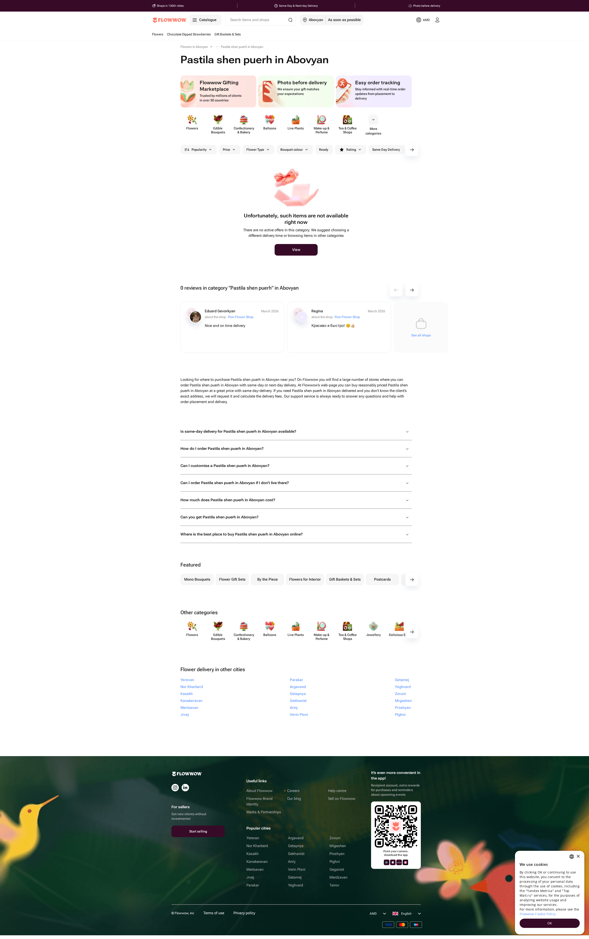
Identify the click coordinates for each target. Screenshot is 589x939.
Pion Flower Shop (240, 317)
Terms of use (213, 913)
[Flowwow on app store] (393, 862)
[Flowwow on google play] (386, 862)
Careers (293, 791)
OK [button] (549, 923)
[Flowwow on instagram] (175, 787)
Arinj (291, 861)
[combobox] (571, 856)
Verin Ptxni (296, 869)
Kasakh (252, 853)
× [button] (578, 856)
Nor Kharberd (257, 846)
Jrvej (250, 877)
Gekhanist (296, 853)
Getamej (295, 877)
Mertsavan (255, 869)
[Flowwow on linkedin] (185, 787)
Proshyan (336, 853)
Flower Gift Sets (232, 579)
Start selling (198, 831)
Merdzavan (338, 877)
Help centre (337, 791)
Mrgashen (337, 846)
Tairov (334, 885)
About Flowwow (259, 791)
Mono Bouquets (197, 579)
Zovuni (334, 838)
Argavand (296, 838)
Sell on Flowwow (341, 798)
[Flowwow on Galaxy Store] (405, 862)
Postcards (382, 579)
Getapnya (296, 846)
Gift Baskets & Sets (345, 579)
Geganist (336, 869)
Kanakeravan (257, 861)
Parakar (252, 885)
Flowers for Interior (305, 579)
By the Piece (267, 579)
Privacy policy (244, 913)
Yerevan (252, 838)
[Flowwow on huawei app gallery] (399, 862)
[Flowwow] (169, 20)
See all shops (421, 335)
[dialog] (549, 892)
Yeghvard (295, 885)
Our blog (294, 798)
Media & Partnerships (263, 812)
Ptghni (334, 861)
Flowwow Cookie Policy (538, 914)
